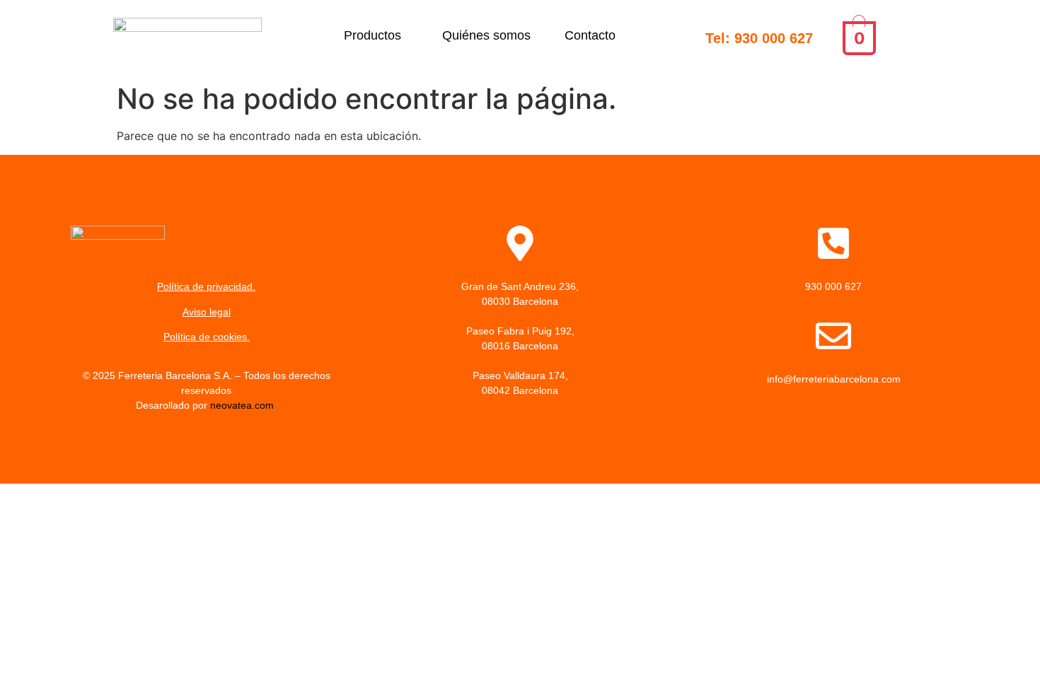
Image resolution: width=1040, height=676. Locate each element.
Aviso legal (207, 311)
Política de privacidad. (206, 286)
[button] (376, 35)
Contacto (590, 35)
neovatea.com (243, 405)
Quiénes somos (486, 35)
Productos (372, 35)
